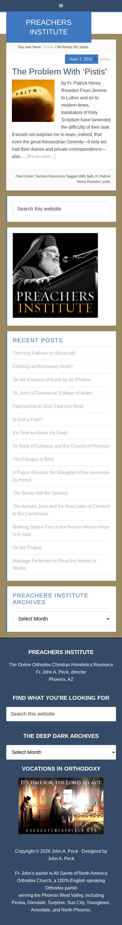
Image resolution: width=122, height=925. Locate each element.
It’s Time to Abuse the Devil (40, 432)
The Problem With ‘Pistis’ (59, 71)
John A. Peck (61, 858)
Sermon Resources (50, 176)
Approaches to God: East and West (48, 406)
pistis (106, 182)
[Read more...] (41, 156)
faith (90, 176)
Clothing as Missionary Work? (43, 366)
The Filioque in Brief (33, 459)
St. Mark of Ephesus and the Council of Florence (61, 446)
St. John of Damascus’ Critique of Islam (52, 393)
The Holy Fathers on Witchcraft (44, 353)
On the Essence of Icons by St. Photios (52, 379)
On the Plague (27, 547)
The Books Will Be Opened (40, 493)
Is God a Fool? (27, 419)
